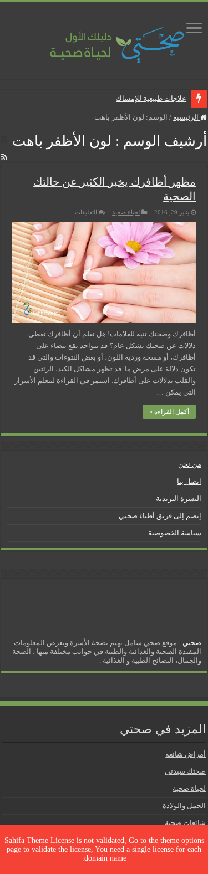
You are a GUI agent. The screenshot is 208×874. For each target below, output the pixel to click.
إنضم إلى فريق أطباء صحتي (160, 516)
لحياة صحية (126, 212)
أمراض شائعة (185, 754)
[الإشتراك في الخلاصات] (4, 157)
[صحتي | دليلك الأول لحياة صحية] (104, 37)
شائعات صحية (185, 823)
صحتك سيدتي (185, 771)
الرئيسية (186, 117)
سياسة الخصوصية (174, 533)
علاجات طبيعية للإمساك (151, 98)
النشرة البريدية (178, 498)
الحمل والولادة (184, 805)
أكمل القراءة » (169, 412)
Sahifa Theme (26, 840)
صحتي (191, 642)
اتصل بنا (189, 481)
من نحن (189, 464)
